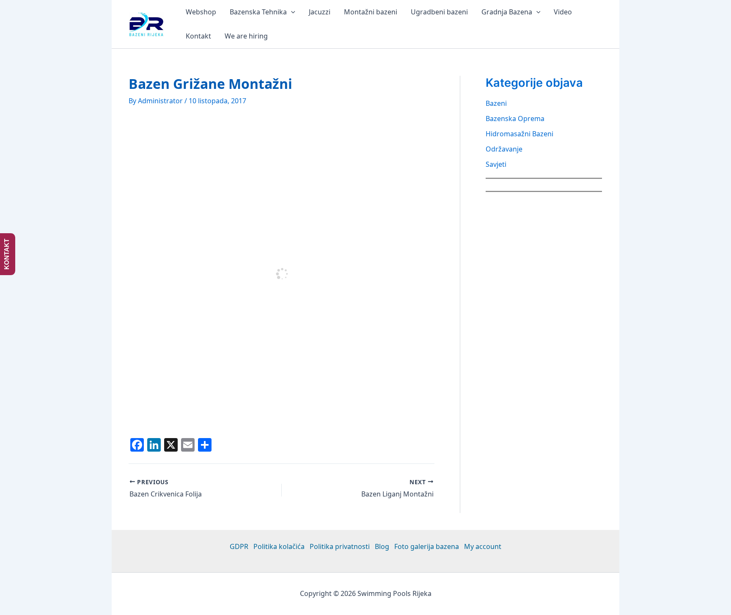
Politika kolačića (279, 546)
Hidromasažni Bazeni (519, 133)
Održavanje (504, 149)
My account (482, 546)
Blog (382, 546)
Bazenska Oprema (515, 118)
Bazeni (496, 103)
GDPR (239, 546)
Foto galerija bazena (426, 546)
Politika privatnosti (340, 546)
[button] (291, 12)
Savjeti (496, 164)
